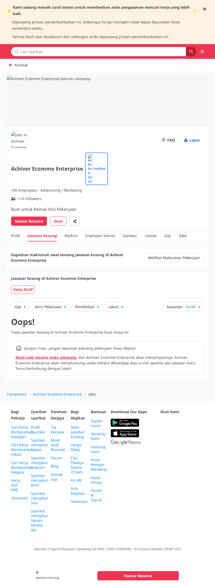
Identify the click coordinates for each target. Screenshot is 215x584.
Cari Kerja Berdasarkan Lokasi (22, 450)
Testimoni (19, 498)
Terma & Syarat (96, 495)
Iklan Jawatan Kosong (78, 432)
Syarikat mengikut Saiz (39, 498)
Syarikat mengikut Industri (39, 463)
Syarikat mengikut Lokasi (39, 445)
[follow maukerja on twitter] (175, 423)
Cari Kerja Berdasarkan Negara (22, 467)
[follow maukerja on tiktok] (175, 436)
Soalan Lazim (97, 423)
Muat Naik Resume (58, 445)
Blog (55, 466)
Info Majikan (78, 491)
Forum (56, 458)
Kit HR (76, 480)
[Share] (75, 221)
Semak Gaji (56, 477)
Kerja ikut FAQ (15, 485)
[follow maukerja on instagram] (198, 423)
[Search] (191, 51)
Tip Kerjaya (57, 429)
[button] (202, 51)
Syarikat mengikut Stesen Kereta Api (39, 520)
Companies (16, 394)
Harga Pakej (76, 447)
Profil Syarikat (38, 429)
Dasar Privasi (96, 480)
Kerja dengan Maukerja (99, 464)
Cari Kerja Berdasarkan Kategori (22, 432)
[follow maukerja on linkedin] (163, 436)
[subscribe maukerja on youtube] (187, 423)
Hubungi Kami (98, 449)
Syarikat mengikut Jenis (39, 480)
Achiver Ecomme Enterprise (57, 394)
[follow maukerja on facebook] (163, 423)
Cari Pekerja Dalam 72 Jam (77, 465)
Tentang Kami (98, 436)
